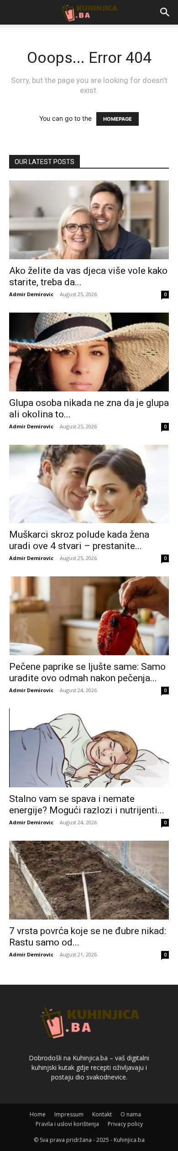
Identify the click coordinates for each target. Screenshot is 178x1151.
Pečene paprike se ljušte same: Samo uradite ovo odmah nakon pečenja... (87, 672)
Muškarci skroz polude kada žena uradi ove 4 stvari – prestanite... (79, 540)
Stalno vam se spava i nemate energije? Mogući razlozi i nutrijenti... (86, 804)
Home (38, 1114)
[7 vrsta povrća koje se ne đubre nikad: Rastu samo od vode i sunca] (89, 880)
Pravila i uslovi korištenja (67, 1124)
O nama (130, 1114)
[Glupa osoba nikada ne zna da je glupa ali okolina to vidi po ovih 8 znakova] (89, 352)
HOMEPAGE (117, 119)
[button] (165, 12)
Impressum (69, 1114)
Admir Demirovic (31, 294)
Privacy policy (125, 1124)
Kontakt (102, 1114)
